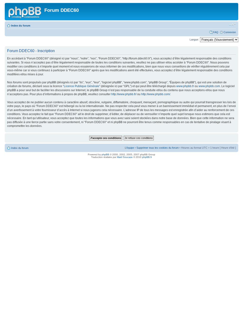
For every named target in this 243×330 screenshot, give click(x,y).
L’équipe (129, 147)
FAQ (215, 32)
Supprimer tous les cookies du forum (157, 147)
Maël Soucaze (125, 157)
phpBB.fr (147, 157)
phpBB (105, 154)
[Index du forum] (25, 11)
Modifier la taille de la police (232, 24)
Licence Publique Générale (81, 86)
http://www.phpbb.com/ (155, 94)
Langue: (194, 39)
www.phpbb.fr (185, 86)
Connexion (230, 32)
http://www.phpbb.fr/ (123, 94)
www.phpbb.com (209, 86)
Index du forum (20, 25)
